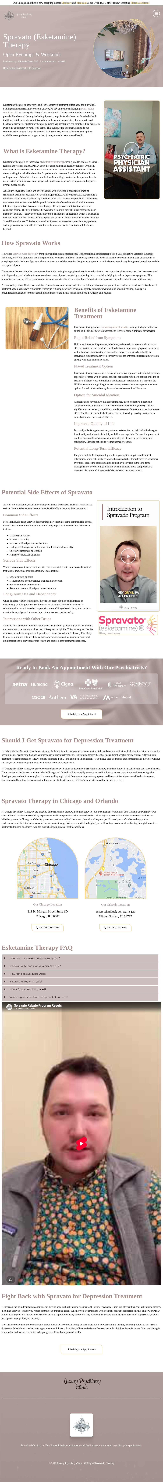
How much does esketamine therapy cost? (35, 958)
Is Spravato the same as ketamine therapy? (35, 965)
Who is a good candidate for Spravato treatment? (39, 997)
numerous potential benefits (114, 327)
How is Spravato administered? (28, 989)
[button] (132, 150)
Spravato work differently (25, 253)
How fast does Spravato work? (28, 973)
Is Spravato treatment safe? (26, 981)
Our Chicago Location (47, 904)
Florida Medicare (140, 2)
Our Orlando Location (115, 904)
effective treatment (53, 162)
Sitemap (110, 1463)
